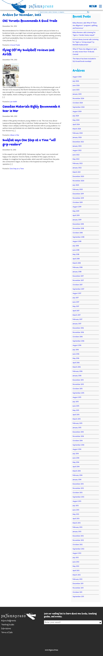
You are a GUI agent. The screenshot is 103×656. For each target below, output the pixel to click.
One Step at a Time (17, 169)
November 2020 (78, 181)
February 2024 (78, 133)
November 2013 (78, 488)
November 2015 (78, 384)
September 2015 (78, 393)
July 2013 (76, 506)
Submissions (6, 629)
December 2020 (78, 176)
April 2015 (76, 415)
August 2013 (77, 501)
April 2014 (76, 467)
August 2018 (77, 241)
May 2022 (76, 159)
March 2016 (77, 367)
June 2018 (76, 250)
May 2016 (76, 358)
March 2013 (77, 523)
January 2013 (77, 532)
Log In (93, 6)
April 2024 (76, 124)
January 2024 (77, 137)
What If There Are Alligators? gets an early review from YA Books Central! (85, 51)
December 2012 (78, 536)
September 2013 (78, 497)
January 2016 (77, 376)
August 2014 (77, 449)
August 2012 (77, 553)
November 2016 (78, 332)
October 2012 (77, 545)
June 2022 (76, 155)
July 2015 (76, 402)
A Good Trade (15, 45)
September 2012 (78, 549)
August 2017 (77, 293)
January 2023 (77, 146)
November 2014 (78, 436)
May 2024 (76, 120)
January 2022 (77, 168)
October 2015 (77, 389)
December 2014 (78, 432)
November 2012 (78, 540)
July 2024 (76, 116)
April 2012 (76, 571)
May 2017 (76, 306)
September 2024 (78, 107)
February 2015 (77, 423)
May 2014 (76, 462)
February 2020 (78, 189)
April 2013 (76, 519)
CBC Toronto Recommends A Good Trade (30, 21)
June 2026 (76, 85)
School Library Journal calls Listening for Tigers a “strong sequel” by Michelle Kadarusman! (85, 42)
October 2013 (77, 493)
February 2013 (77, 527)
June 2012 (76, 562)
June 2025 (76, 90)
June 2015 (76, 406)
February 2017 (77, 319)
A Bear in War (14, 135)
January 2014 (77, 480)
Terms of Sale (7, 633)
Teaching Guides (7, 625)
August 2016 (77, 345)
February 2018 (77, 267)
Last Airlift (13, 102)
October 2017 (77, 285)
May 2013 (76, 514)
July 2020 (76, 185)
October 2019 (78, 202)
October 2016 (78, 337)
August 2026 (77, 77)
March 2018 (77, 263)
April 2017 (76, 311)
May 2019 (76, 211)
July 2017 (76, 298)
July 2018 (76, 246)
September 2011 (78, 597)
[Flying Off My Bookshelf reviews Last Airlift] (32, 74)
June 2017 (76, 302)
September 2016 (78, 341)
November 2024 (78, 98)
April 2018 (76, 259)
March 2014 (77, 471)
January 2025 (77, 94)
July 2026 (76, 81)
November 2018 (78, 228)
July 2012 (76, 558)
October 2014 (77, 441)
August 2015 (77, 397)
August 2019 (77, 207)
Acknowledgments (8, 621)
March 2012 (77, 575)
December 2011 (78, 584)
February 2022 (78, 163)
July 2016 (76, 350)
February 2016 (77, 371)
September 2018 (78, 237)
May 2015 (76, 410)
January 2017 (77, 324)
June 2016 (76, 354)
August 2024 (77, 111)
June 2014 (76, 458)
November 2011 (78, 588)
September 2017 (78, 289)
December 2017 (78, 276)
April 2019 (76, 215)
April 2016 (76, 363)
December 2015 (78, 380)
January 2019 (77, 220)
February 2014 (77, 475)
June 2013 (76, 510)
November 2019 (78, 198)
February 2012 (77, 579)
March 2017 (77, 315)
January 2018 (77, 272)
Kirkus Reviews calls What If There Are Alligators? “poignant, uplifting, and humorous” (85, 25)
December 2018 (78, 224)
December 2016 (78, 328)
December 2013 (78, 484)
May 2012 (76, 566)
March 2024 (77, 129)
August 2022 (77, 150)
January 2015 (77, 428)
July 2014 (76, 454)
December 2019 (78, 194)
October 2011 (77, 592)
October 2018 (78, 233)
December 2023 (78, 142)
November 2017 (78, 280)
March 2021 (76, 172)
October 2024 (78, 103)
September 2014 (78, 445)
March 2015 (77, 419)
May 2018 (76, 254)
